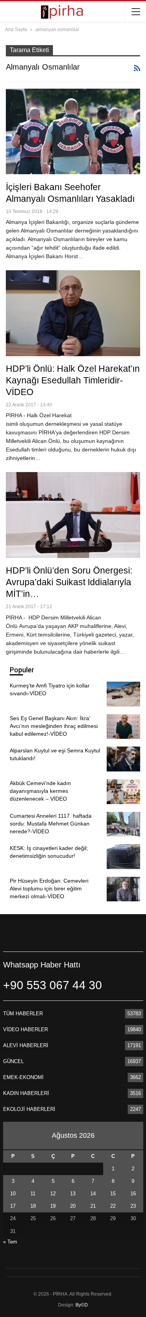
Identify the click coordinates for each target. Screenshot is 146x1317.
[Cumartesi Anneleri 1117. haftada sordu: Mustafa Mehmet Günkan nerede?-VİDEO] (123, 824)
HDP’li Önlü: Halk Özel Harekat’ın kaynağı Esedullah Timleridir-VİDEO (73, 380)
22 (113, 1206)
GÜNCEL (13, 1061)
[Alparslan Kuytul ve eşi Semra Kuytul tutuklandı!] (123, 759)
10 (13, 1193)
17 (13, 1206)
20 (73, 1206)
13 (73, 1193)
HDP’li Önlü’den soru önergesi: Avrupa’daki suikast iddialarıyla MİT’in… (69, 582)
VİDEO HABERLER (25, 1029)
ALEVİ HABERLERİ (25, 1045)
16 (133, 1193)
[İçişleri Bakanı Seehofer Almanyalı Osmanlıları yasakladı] (73, 132)
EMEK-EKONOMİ (23, 1077)
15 (113, 1193)
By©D (82, 1305)
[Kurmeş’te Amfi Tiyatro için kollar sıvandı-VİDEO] (123, 694)
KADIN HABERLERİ (26, 1093)
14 (93, 1193)
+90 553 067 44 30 (52, 985)
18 (33, 1206)
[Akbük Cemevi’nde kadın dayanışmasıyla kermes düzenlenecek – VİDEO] (123, 791)
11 (32, 1193)
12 (53, 1193)
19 (53, 1206)
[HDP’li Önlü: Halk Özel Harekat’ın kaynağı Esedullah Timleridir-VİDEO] (73, 313)
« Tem (10, 1242)
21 (93, 1206)
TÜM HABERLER (23, 1013)
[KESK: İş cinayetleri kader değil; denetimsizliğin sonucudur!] (123, 856)
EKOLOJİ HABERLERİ (29, 1109)
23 (133, 1206)
